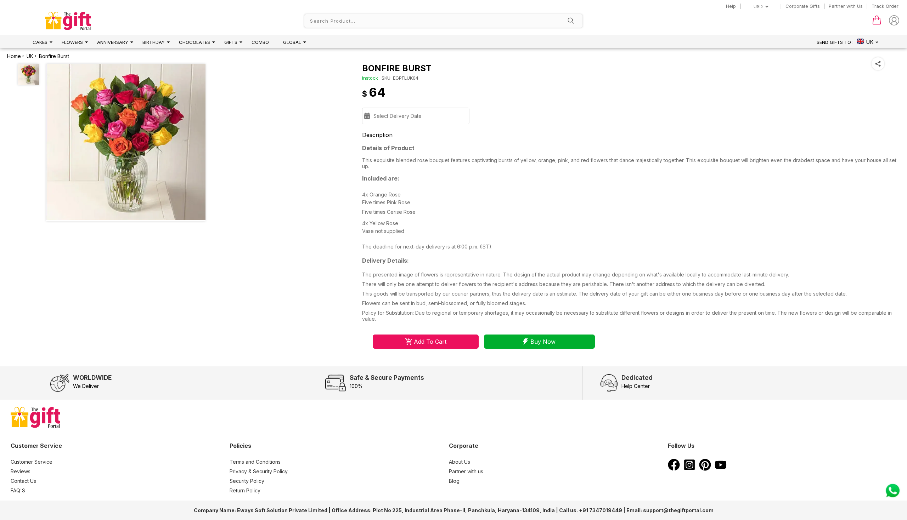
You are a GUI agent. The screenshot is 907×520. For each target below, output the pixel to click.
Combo (260, 42)
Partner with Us (846, 6)
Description (377, 134)
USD (758, 6)
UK (30, 56)
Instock (370, 78)
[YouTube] (721, 468)
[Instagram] (689, 468)
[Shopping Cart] (877, 23)
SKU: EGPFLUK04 (400, 78)
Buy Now (543, 341)
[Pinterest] (705, 468)
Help (731, 6)
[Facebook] (674, 468)
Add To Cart (430, 341)
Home (14, 56)
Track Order (885, 6)
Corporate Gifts (802, 6)
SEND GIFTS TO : (835, 42)
